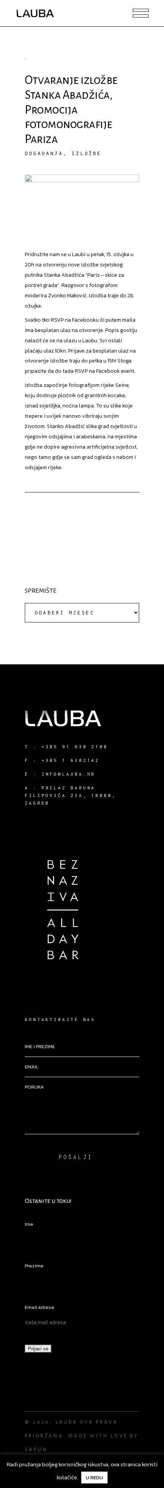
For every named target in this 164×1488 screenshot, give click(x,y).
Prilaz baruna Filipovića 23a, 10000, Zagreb (70, 795)
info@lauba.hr (69, 773)
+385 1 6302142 (71, 760)
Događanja (44, 153)
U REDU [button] (94, 1477)
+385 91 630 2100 (75, 746)
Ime (29, 1224)
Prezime (34, 1265)
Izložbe (86, 153)
